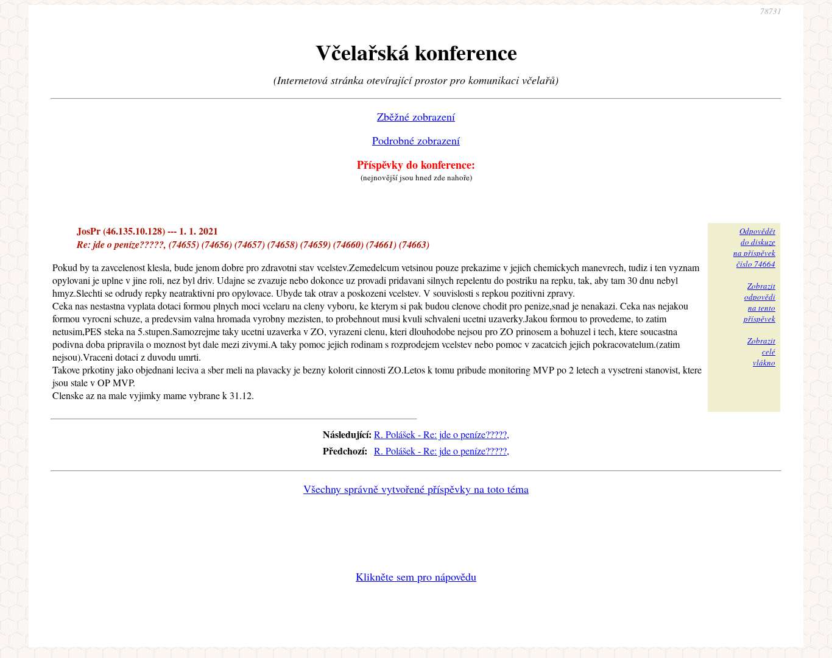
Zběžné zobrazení (416, 116)
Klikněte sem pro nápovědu (416, 576)
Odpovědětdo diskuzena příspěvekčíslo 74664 (754, 247)
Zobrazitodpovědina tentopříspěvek (759, 302)
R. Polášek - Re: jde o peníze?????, (441, 434)
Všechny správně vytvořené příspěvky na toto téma (416, 488)
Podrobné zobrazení (416, 140)
